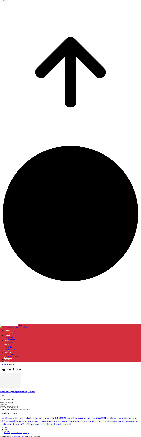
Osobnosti (7, 353)
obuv (10, 421)
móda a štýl (132, 418)
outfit (37, 421)
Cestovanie (8, 358)
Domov (2, 364)
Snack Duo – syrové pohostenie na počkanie (17, 392)
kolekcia (91, 418)
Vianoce (9, 424)
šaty (66, 424)
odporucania (27, 420)
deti (20, 418)
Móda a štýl (11, 332)
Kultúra (6, 344)
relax (105, 421)
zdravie (48, 424)
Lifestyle (7, 335)
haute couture (78, 418)
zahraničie (42, 424)
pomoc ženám (68, 421)
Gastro (6, 340)
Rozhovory (11, 354)
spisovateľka (129, 421)
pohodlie (43, 421)
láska (111, 418)
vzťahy (28, 424)
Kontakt (6, 431)
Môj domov (11, 339)
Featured (61, 417)
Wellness (10, 337)
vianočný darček (18, 424)
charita (9, 418)
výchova (35, 424)
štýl (69, 424)
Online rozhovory (13, 356)
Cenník (6, 429)
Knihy (9, 346)
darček (14, 417)
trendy (3, 424)
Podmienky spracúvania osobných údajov (16, 433)
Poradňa (7, 351)
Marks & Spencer (117, 418)
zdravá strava (59, 424)
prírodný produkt (94, 421)
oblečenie (4, 421)
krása (98, 417)
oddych (16, 421)
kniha (85, 418)
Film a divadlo (12, 349)
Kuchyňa (10, 342)
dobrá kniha (38, 418)
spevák (116, 421)
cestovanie (4, 418)
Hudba (10, 347)
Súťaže (6, 361)
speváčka (122, 421)
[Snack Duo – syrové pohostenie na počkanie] (10, 388)
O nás (5, 427)
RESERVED (111, 421)
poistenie (50, 421)
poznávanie (79, 421)
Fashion (7, 330)
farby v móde (50, 418)
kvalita (105, 417)
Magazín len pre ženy (18, 436)
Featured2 (70, 418)
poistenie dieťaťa (59, 421)
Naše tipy (7, 359)
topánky (135, 421)
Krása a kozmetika (13, 333)
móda (124, 418)
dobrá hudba (27, 418)
